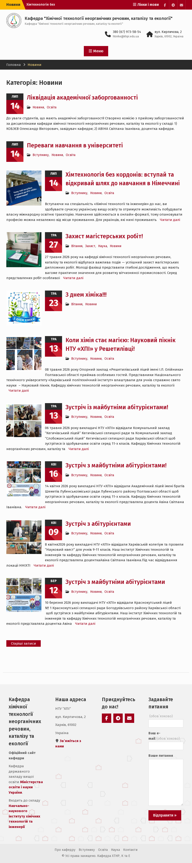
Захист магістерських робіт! (104, 236)
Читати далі (170, 220)
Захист (90, 246)
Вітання (76, 246)
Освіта (51, 107)
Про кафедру (65, 850)
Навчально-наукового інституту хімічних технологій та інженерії (24, 816)
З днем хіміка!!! (86, 294)
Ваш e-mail (164, 736)
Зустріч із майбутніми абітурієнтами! (117, 407)
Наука (102, 246)
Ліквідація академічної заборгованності (82, 97)
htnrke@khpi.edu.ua (126, 36)
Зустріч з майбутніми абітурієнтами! (116, 465)
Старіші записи (23, 643)
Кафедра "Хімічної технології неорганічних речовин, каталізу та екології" (99, 18)
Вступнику (41, 155)
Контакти (130, 850)
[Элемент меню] (165, 5)
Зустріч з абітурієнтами (98, 523)
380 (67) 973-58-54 (127, 32)
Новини (38, 107)
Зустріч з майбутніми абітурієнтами (115, 582)
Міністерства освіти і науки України (26, 787)
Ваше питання (160, 755)
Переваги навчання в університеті (75, 145)
